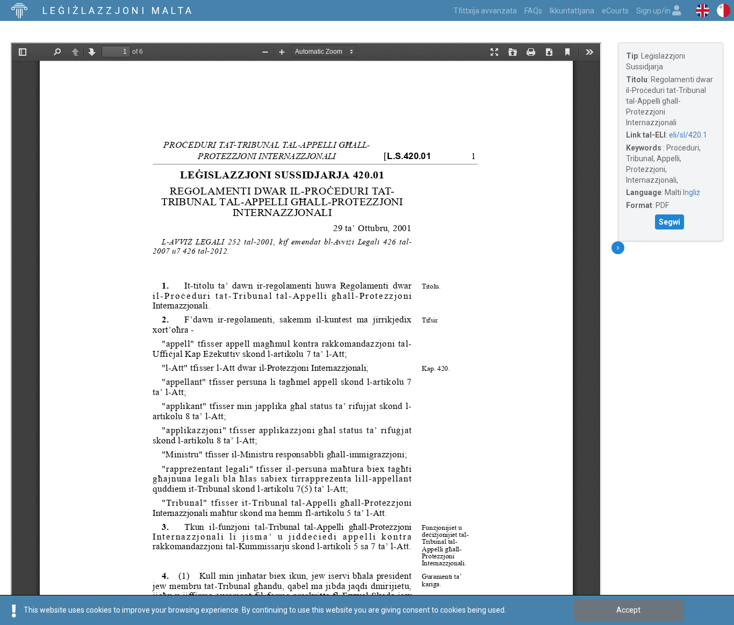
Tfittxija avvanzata (485, 10)
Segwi (669, 222)
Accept (628, 610)
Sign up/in (654, 10)
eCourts (615, 10)
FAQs (533, 10)
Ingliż (691, 192)
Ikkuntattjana (572, 10)
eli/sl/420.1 (688, 135)
